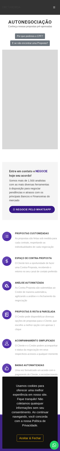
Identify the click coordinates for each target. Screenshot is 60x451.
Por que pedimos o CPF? (30, 36)
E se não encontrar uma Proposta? (30, 43)
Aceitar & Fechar (30, 438)
